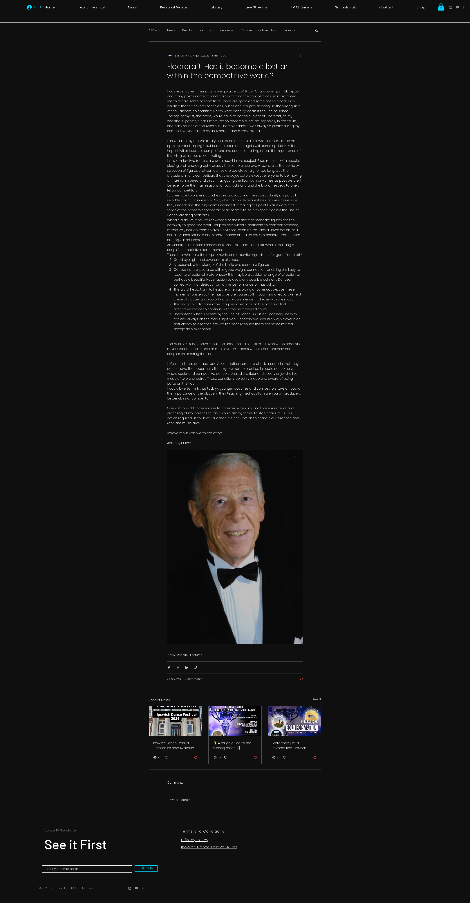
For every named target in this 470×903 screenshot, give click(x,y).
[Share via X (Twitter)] (178, 667)
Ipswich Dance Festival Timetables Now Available (173, 745)
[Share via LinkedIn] (187, 667)
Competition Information (258, 30)
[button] (441, 7)
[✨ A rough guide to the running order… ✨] (235, 721)
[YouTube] (457, 7)
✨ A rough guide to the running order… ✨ (232, 745)
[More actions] (301, 55)
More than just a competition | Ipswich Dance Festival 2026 (289, 745)
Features (196, 655)
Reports (205, 30)
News (171, 30)
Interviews (225, 30)
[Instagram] (451, 7)
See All (317, 699)
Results (187, 30)
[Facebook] (464, 7)
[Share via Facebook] (169, 667)
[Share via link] (196, 667)
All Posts (154, 30)
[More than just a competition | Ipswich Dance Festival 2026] (294, 721)
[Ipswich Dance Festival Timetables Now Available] (175, 721)
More (287, 30)
